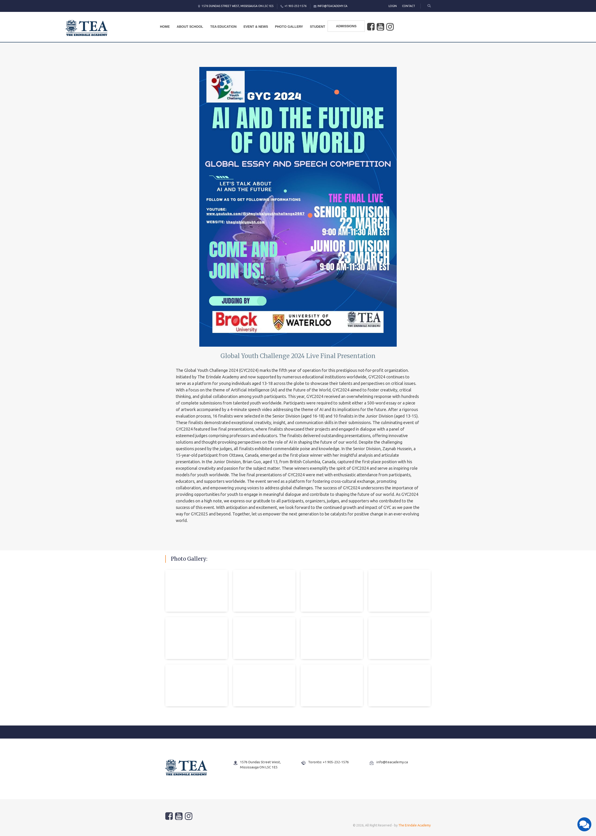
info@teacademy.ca (332, 5)
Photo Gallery (289, 26)
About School (190, 26)
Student (317, 26)
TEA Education (223, 26)
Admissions (346, 26)
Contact (408, 5)
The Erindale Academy (414, 825)
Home (165, 26)
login (393, 5)
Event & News (256, 26)
